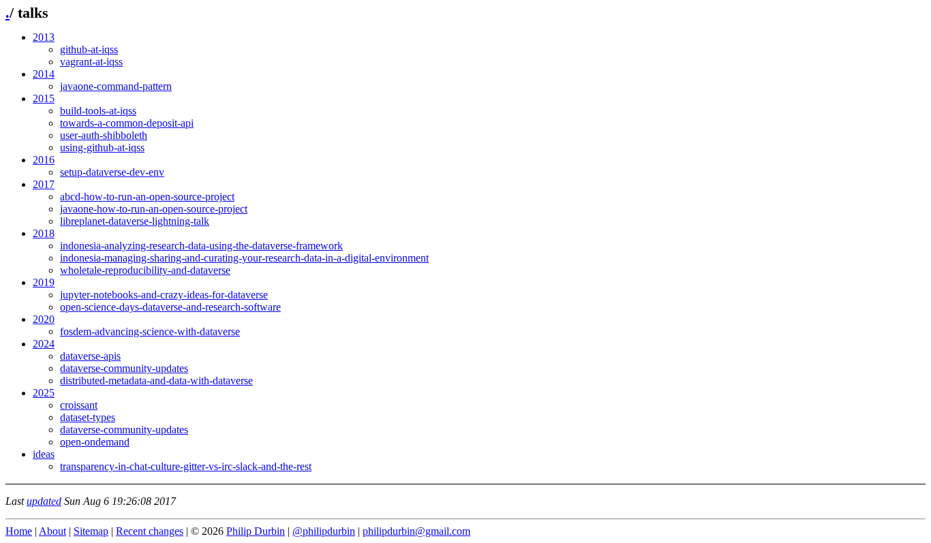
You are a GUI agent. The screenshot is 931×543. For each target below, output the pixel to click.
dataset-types (87, 417)
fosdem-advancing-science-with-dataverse (150, 331)
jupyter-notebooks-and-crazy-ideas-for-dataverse (164, 294)
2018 (44, 233)
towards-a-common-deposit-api (127, 123)
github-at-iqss (89, 49)
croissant (78, 405)
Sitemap (91, 531)
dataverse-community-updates (124, 368)
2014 (44, 74)
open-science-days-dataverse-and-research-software (170, 307)
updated (44, 501)
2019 (44, 282)
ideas (44, 454)
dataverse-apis (90, 356)
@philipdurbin (323, 531)
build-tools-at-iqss (98, 111)
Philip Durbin (255, 531)
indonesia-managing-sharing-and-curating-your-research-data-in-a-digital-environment (244, 258)
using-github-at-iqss (102, 147)
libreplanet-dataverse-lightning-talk (134, 221)
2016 (44, 160)
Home (18, 531)
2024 (44, 344)
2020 (44, 319)
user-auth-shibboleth (103, 135)
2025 (44, 393)
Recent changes (149, 531)
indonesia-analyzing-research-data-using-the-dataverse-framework (201, 245)
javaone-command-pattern (116, 86)
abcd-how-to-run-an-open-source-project (147, 196)
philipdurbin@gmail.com (416, 531)
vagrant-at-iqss (91, 61)
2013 (44, 37)
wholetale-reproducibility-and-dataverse (145, 270)
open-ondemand (94, 442)
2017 (44, 184)
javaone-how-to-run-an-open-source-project (153, 209)
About (52, 531)
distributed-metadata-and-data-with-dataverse (156, 380)
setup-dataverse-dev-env (112, 172)
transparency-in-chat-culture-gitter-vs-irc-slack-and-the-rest (185, 466)
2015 (44, 98)
